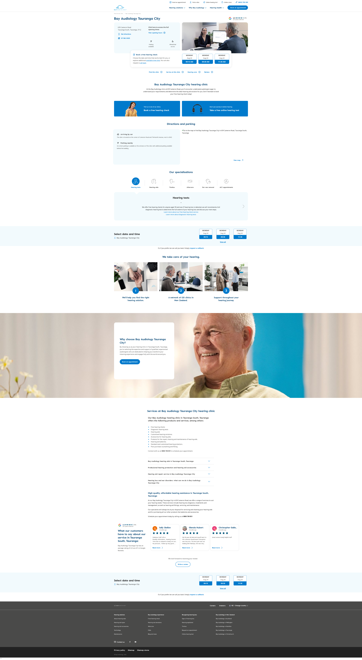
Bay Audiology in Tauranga (224, 630)
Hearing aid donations (155, 622)
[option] (165, 537)
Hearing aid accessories (121, 626)
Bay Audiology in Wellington (224, 622)
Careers (213, 605)
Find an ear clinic (118, 13)
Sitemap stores (143, 650)
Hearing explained (187, 622)
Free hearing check (154, 619)
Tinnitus (184, 626)
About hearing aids (120, 619)
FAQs (149, 630)
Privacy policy (119, 650)
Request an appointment (189, 630)
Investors (222, 605)
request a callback (197, 248)
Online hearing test (188, 634)
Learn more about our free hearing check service (181, 212)
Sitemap (131, 650)
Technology (117, 630)
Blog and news (152, 634)
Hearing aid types (119, 622)
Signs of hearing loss (188, 619)
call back (143, 63)
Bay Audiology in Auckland (224, 619)
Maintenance (118, 634)
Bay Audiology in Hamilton (223, 626)
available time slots (153, 60)
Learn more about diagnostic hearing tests (181, 214)
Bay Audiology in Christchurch (225, 634)
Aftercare (151, 626)
